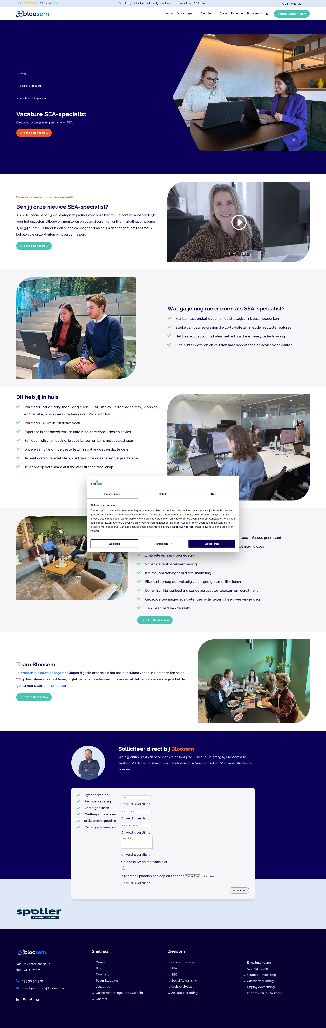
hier (204, 3)
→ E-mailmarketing (257, 962)
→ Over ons (100, 974)
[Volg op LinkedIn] (17, 999)
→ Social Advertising (182, 980)
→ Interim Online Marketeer (263, 993)
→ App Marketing (255, 968)
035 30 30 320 (293, 3)
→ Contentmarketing (258, 981)
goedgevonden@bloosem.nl (43, 988)
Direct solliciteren (32, 133)
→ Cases (98, 962)
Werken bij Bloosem (31, 86)
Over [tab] (214, 493)
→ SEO (172, 974)
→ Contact (99, 999)
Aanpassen (161, 543)
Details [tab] (163, 493)
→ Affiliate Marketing (182, 993)
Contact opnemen (290, 13)
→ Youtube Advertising (259, 975)
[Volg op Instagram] (24, 999)
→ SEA (172, 968)
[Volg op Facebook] (31, 999)
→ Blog (97, 968)
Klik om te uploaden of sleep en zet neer (153, 876)
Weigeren (114, 543)
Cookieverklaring (183, 526)
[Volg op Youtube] (37, 999)
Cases (224, 13)
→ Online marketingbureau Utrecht (117, 993)
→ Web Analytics (179, 986)
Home (169, 13)
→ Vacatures (101, 986)
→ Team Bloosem (105, 980)
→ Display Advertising (259, 987)
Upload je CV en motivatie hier (145, 862)
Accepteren (212, 543)
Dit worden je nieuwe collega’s (39, 673)
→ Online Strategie (181, 962)
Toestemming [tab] (112, 493)
